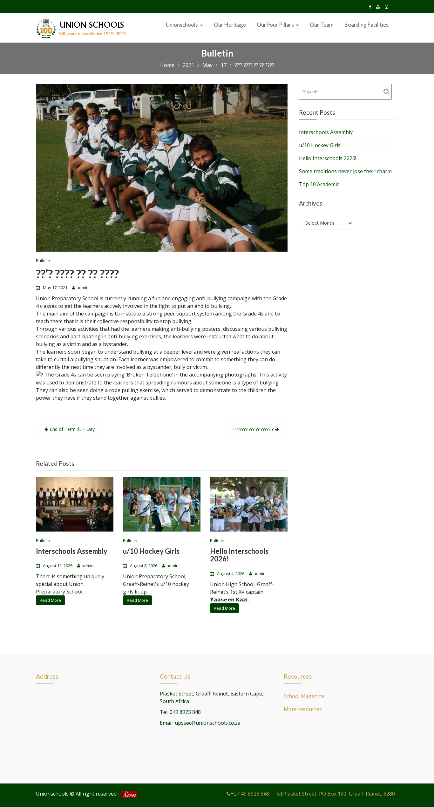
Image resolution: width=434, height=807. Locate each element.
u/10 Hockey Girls (151, 551)
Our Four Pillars (275, 24)
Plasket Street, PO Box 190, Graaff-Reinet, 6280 (338, 793)
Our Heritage (230, 24)
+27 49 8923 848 (250, 793)
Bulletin (43, 260)
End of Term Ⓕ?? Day (72, 429)
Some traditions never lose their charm (345, 171)
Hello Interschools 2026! (239, 555)
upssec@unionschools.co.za (208, 722)
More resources (303, 708)
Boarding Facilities (366, 24)
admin (83, 287)
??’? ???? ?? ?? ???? (77, 274)
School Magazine (304, 695)
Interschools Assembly (71, 551)
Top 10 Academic (319, 184)
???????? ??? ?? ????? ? (253, 429)
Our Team (322, 24)
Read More (50, 600)
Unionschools (182, 24)
